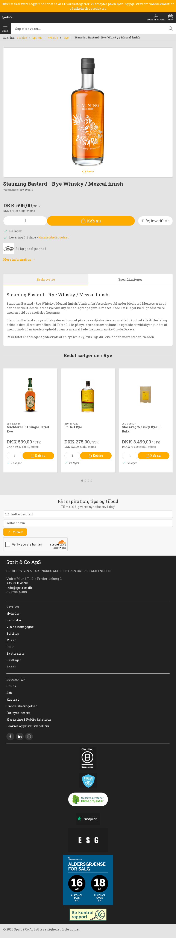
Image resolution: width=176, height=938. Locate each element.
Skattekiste (15, 653)
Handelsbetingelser (53, 237)
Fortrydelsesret (18, 713)
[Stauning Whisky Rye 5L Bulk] (145, 395)
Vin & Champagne (20, 627)
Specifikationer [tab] (130, 279)
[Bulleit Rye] (88, 395)
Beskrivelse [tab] (46, 279)
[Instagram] (29, 736)
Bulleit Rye (73, 427)
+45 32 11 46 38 (17, 583)
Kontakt (12, 699)
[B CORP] (88, 758)
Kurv (171, 19)
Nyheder (13, 613)
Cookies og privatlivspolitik (27, 726)
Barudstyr (13, 620)
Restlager (13, 660)
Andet (11, 667)
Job (9, 693)
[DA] (7, 17)
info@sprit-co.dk (19, 588)
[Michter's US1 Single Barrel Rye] (30, 395)
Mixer (11, 640)
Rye (66, 37)
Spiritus (37, 37)
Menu (5, 30)
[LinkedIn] (20, 736)
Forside (22, 37)
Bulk (10, 647)
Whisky (53, 37)
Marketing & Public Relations (28, 719)
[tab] (82, 481)
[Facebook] (10, 736)
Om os (11, 686)
